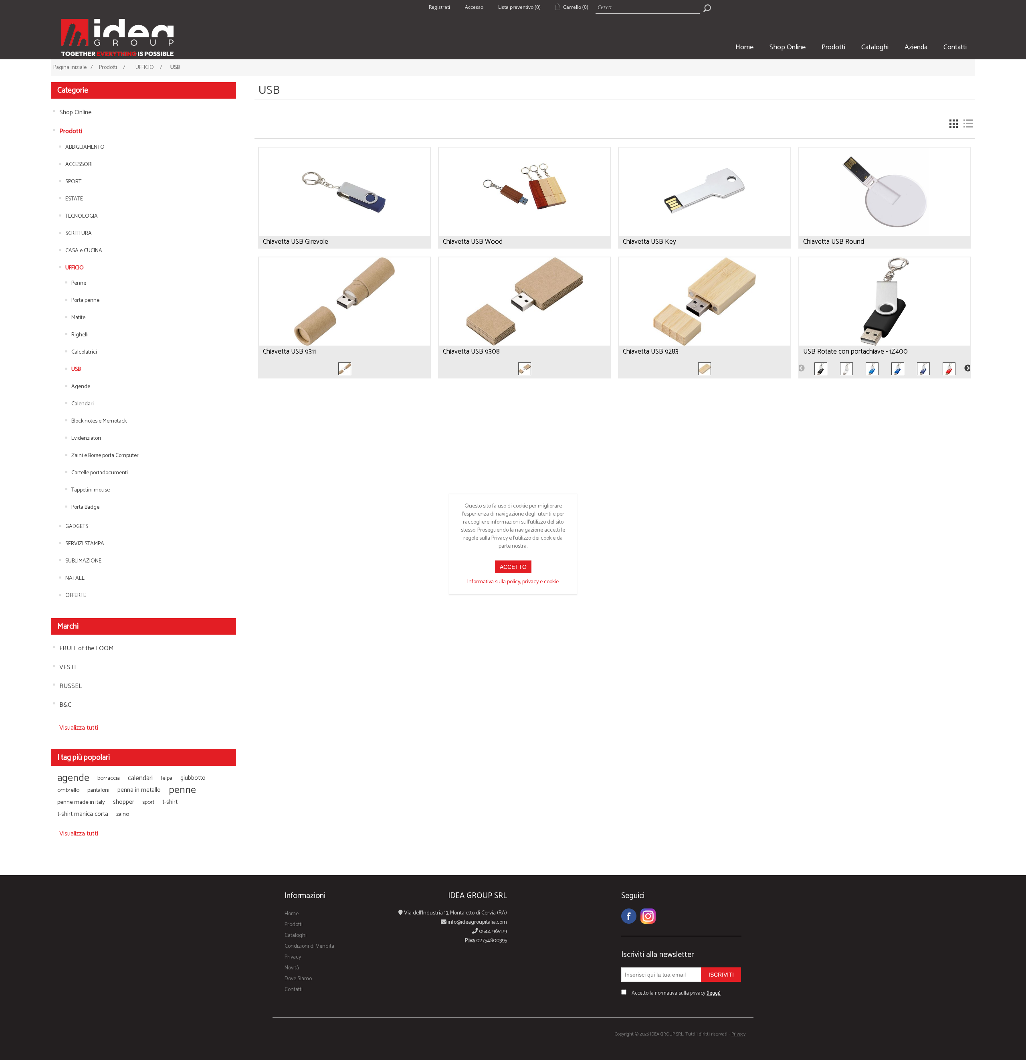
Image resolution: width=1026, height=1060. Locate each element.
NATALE (75, 578)
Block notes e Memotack (99, 421)
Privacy (293, 957)
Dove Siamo (298, 978)
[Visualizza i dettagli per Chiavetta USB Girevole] (344, 199)
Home (744, 47)
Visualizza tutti (78, 727)
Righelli (80, 335)
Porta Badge (85, 507)
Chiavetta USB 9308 (471, 352)
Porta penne (85, 300)
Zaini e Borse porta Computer (105, 455)
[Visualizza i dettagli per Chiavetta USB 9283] (704, 308)
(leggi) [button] (714, 993)
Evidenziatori (86, 438)
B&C (65, 705)
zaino (122, 814)
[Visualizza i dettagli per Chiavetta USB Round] (884, 199)
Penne (78, 283)
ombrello (68, 790)
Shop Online (788, 47)
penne (182, 790)
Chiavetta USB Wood (473, 242)
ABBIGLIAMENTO (85, 147)
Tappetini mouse (90, 490)
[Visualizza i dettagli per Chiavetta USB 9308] (524, 308)
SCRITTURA (78, 233)
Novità (292, 968)
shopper (123, 802)
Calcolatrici (84, 352)
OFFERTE (75, 595)
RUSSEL (70, 686)
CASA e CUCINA (83, 250)
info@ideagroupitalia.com (476, 922)
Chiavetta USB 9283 (651, 352)
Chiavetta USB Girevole (295, 242)
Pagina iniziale (70, 67)
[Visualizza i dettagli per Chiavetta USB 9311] (344, 308)
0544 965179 (492, 931)
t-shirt (170, 802)
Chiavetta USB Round (833, 242)
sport (148, 802)
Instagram (648, 916)
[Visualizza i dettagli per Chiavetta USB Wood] (524, 199)
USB (76, 369)
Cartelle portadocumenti (99, 472)
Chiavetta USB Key (649, 242)
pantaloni (98, 790)
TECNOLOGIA (81, 216)
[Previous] (801, 368)
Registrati (439, 7)
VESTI (67, 667)
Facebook (628, 916)
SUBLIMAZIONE (83, 561)
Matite (78, 317)
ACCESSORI (79, 164)
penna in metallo (139, 790)
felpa (166, 778)
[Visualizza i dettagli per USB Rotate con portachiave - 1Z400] (884, 308)
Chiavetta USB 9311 (289, 352)
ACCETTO (513, 567)
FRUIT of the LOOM (86, 648)
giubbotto (193, 778)
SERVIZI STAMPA (84, 543)
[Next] (968, 368)
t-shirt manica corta (82, 814)
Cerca (707, 8)
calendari (140, 778)
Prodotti (833, 47)
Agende (80, 386)
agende (73, 778)
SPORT (73, 181)
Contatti (955, 47)
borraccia (108, 778)
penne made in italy (81, 802)
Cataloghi (875, 47)
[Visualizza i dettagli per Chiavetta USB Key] (704, 199)
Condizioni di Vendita (309, 946)
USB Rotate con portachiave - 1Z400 (855, 352)
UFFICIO (74, 268)
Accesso (474, 7)
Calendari (82, 404)
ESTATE (74, 199)
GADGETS (76, 526)
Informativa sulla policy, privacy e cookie (513, 582)
